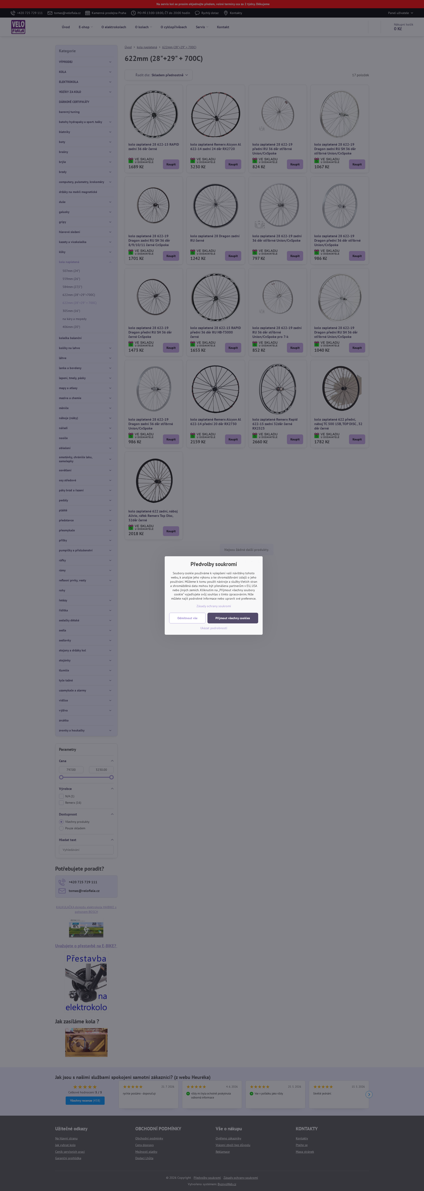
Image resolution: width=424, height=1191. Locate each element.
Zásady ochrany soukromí (214, 606)
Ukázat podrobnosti (213, 628)
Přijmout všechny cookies (232, 618)
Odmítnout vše (187, 618)
